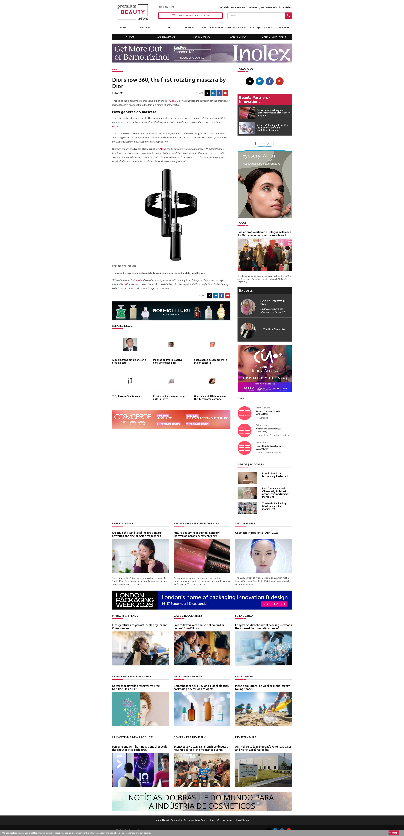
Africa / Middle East (274, 37)
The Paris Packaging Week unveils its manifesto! (274, 506)
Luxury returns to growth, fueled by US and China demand (139, 626)
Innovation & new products (133, 737)
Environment (245, 676)
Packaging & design (188, 676)
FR (160, 7)
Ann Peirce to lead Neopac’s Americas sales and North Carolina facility (263, 748)
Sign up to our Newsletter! (192, 16)
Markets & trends (125, 615)
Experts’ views (122, 523)
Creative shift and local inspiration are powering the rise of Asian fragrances (137, 534)
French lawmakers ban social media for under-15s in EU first (199, 626)
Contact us (176, 820)
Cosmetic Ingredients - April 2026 (256, 532)
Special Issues (245, 523)
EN (166, 7)
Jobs (241, 398)
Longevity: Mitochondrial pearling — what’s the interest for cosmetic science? (263, 626)
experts (189, 27)
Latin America (202, 37)
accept (394, 832)
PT (172, 7)
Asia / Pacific (238, 37)
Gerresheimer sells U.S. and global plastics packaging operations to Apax (201, 687)
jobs (167, 27)
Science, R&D (244, 615)
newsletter (226, 820)
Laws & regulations (188, 615)
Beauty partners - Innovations (254, 99)
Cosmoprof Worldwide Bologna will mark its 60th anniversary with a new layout (264, 233)
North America (166, 37)
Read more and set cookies (138, 832)
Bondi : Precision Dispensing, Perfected (275, 475)
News (143, 27)
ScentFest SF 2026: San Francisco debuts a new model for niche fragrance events (201, 748)
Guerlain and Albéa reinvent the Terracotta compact (210, 397)
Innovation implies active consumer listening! (167, 361)
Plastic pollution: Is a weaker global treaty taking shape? (262, 687)
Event (283, 27)
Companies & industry (189, 737)
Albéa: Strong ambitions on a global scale (129, 361)
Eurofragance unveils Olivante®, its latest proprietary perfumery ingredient (275, 492)
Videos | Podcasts (260, 27)
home (123, 27)
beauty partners (212, 27)
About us (160, 820)
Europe (130, 37)
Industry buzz (245, 737)
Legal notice (242, 820)
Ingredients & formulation (132, 676)
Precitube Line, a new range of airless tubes (171, 397)
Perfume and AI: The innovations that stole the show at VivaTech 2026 (139, 748)
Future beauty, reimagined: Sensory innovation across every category (197, 534)
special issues (234, 27)
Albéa (115, 69)
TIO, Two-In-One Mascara (127, 396)
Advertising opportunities (201, 820)
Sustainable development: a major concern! (210, 361)
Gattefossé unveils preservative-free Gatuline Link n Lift (136, 687)
